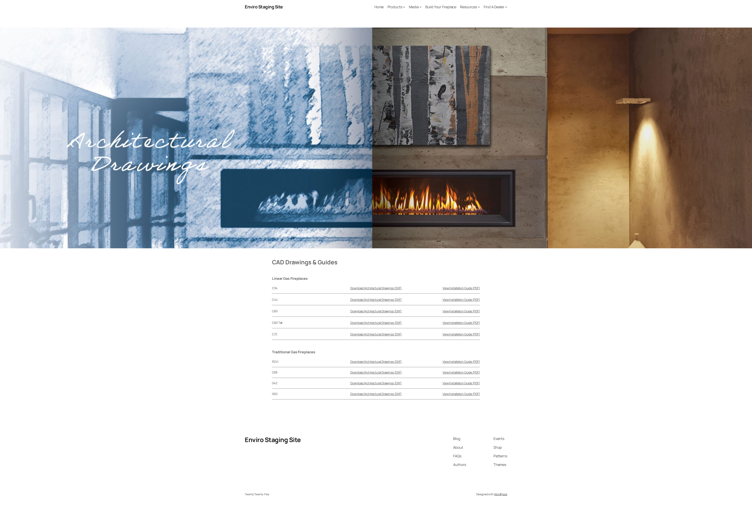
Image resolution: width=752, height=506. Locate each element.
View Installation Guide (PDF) (461, 288)
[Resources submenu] (479, 7)
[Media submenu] (420, 7)
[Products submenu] (404, 7)
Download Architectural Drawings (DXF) (376, 288)
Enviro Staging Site (264, 7)
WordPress (500, 494)
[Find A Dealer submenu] (506, 7)
